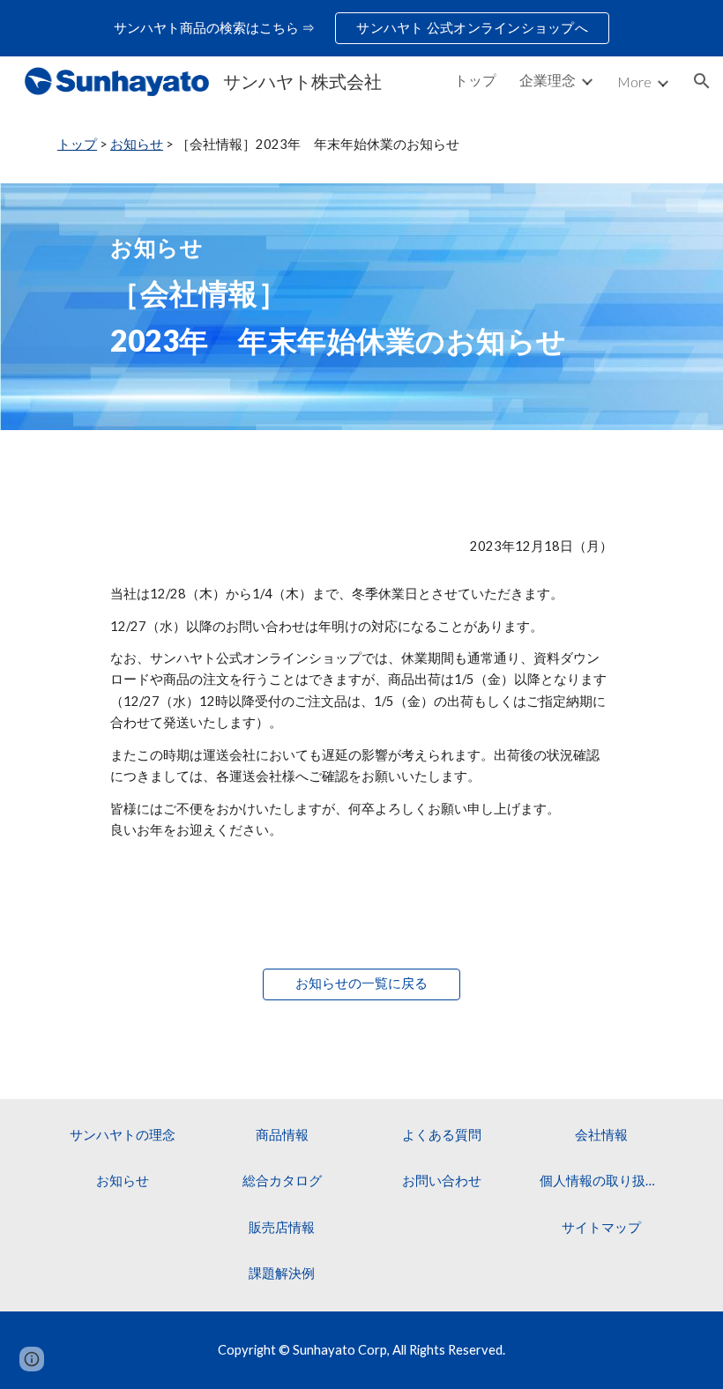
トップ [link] (475, 79)
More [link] (634, 81)
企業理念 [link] (547, 79)
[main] (361, 144)
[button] (702, 81)
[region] (361, 28)
